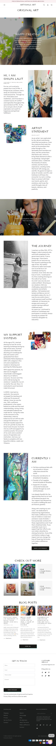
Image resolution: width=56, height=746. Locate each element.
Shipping (6, 713)
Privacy (6, 717)
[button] (44, 4)
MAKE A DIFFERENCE (40, 548)
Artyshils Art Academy (40, 478)
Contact (6, 722)
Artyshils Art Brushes (45, 482)
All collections (23, 720)
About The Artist (24, 722)
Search (22, 713)
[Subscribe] (51, 713)
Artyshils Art (10, 735)
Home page (23, 715)
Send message (12, 689)
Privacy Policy (7, 696)
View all (28, 646)
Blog (21, 717)
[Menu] (4, 4)
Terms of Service (18, 696)
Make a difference (25, 724)
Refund (6, 715)
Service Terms (8, 720)
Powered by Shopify (8, 737)
